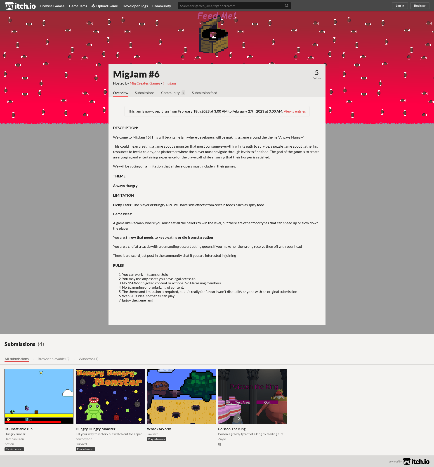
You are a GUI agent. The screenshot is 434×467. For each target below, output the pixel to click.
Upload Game (107, 6)
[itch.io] (416, 461)
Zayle (222, 439)
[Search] (286, 5)
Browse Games (52, 6)
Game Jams (78, 6)
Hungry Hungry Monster (96, 429)
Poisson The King (231, 429)
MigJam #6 (136, 74)
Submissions (144, 92)
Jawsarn (152, 434)
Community (161, 6)
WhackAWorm (159, 429)
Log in (400, 5)
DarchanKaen (14, 439)
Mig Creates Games (145, 83)
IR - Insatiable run (19, 429)
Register (420, 5)
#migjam (169, 83)
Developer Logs (135, 6)
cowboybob (84, 439)
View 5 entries (295, 111)
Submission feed (204, 92)
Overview (120, 92)
